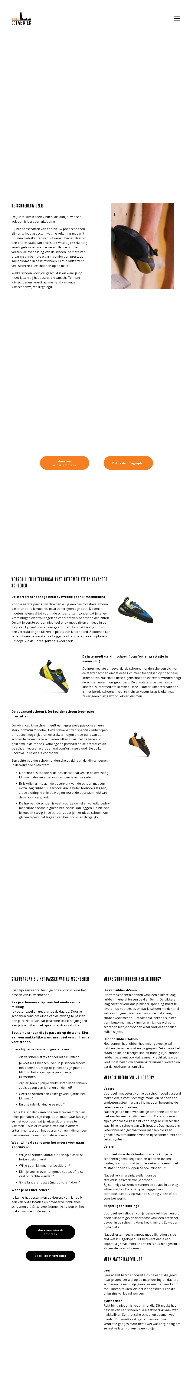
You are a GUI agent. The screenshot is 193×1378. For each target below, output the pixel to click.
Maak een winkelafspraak (64, 463)
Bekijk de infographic (128, 463)
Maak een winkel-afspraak (51, 1232)
